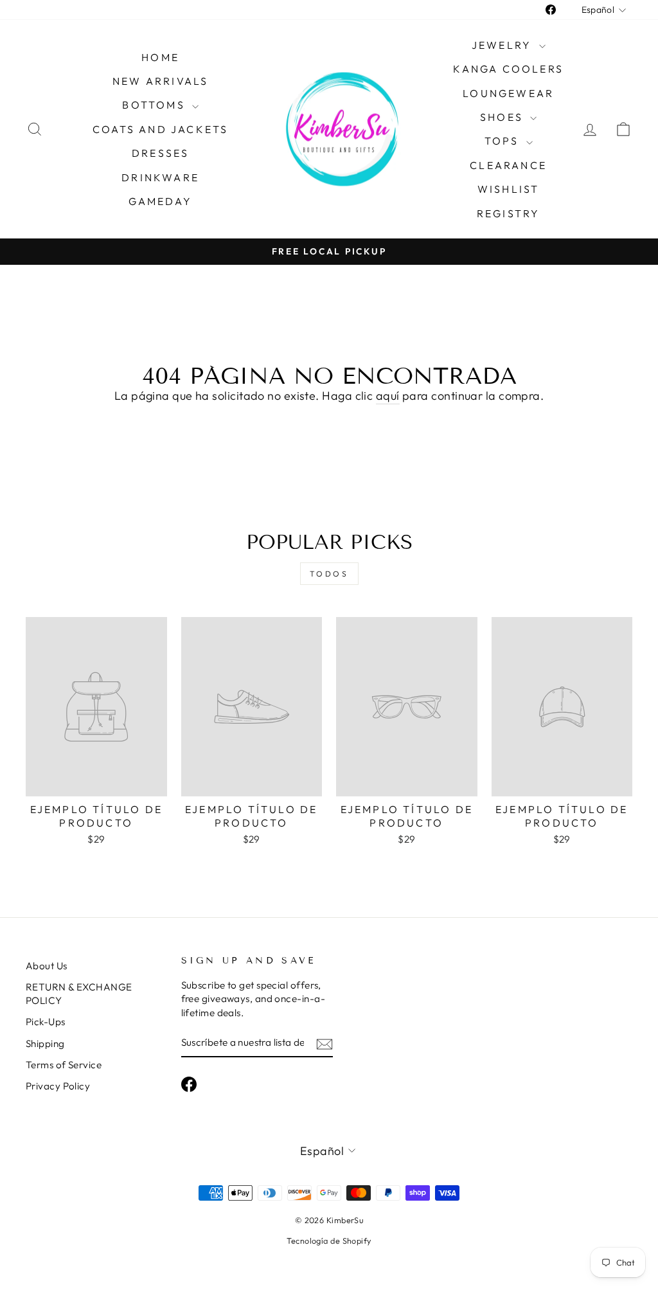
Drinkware (160, 177)
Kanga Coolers (508, 68)
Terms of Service (64, 1065)
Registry (508, 213)
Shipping (45, 1043)
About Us (46, 966)
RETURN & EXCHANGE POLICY (79, 994)
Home (160, 57)
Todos (329, 573)
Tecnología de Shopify (329, 1240)
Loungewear (508, 93)
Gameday (160, 201)
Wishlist (508, 189)
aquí (388, 395)
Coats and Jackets (160, 129)
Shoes (503, 117)
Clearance (508, 165)
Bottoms (155, 104)
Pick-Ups (46, 1022)
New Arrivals (160, 81)
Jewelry (504, 45)
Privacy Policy (58, 1086)
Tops (504, 140)
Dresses (160, 153)
